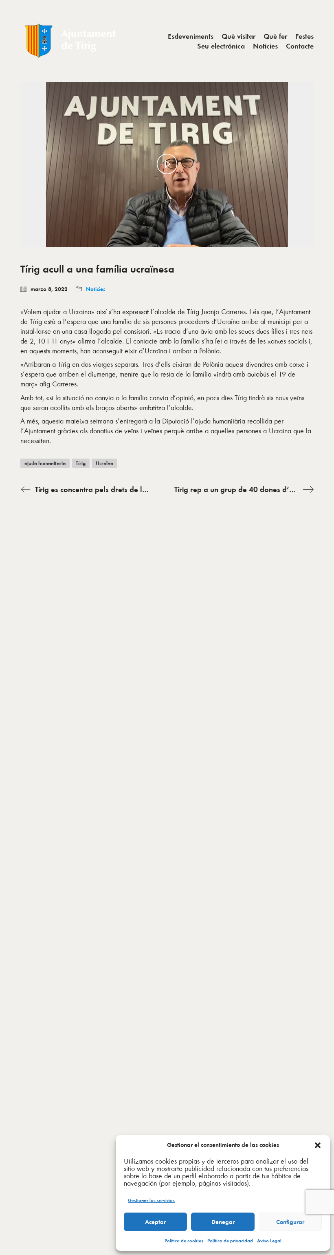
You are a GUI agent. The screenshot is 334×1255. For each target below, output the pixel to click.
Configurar (290, 1222)
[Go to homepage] (71, 41)
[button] (318, 1145)
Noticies (95, 289)
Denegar (223, 1222)
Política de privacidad (230, 1241)
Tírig (81, 463)
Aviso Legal (269, 1241)
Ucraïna (104, 463)
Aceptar (155, 1222)
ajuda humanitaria (45, 463)
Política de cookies (184, 1241)
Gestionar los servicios (151, 1200)
